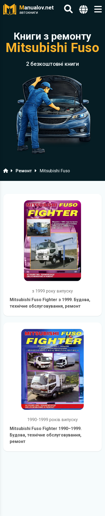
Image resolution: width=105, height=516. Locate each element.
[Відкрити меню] (98, 9)
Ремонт (24, 170)
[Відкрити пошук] (68, 9)
